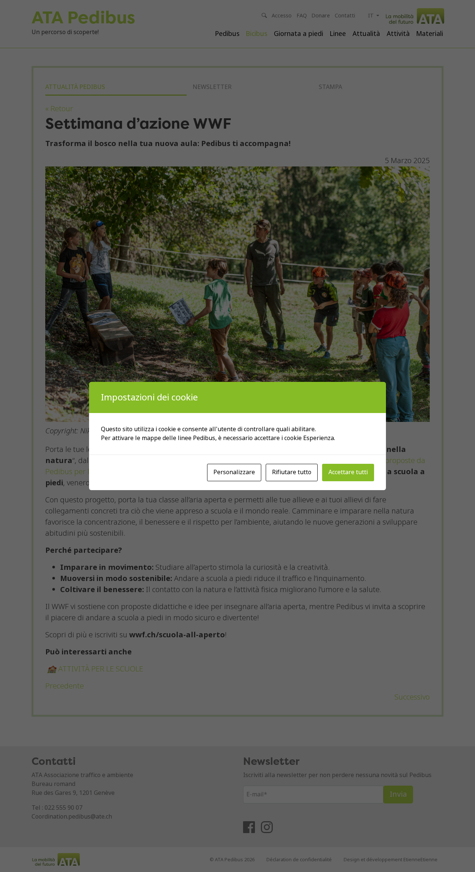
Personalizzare (234, 472)
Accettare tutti (348, 472)
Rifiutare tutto (291, 472)
